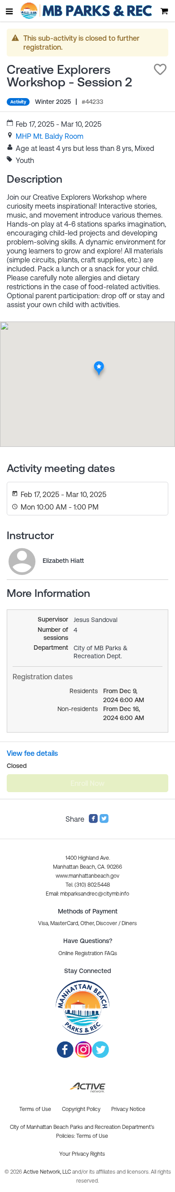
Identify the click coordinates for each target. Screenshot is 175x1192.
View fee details (32, 753)
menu (9, 11)
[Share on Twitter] (104, 821)
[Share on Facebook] (93, 821)
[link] (49, 136)
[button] (160, 69)
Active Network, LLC (47, 1172)
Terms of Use (92, 1136)
